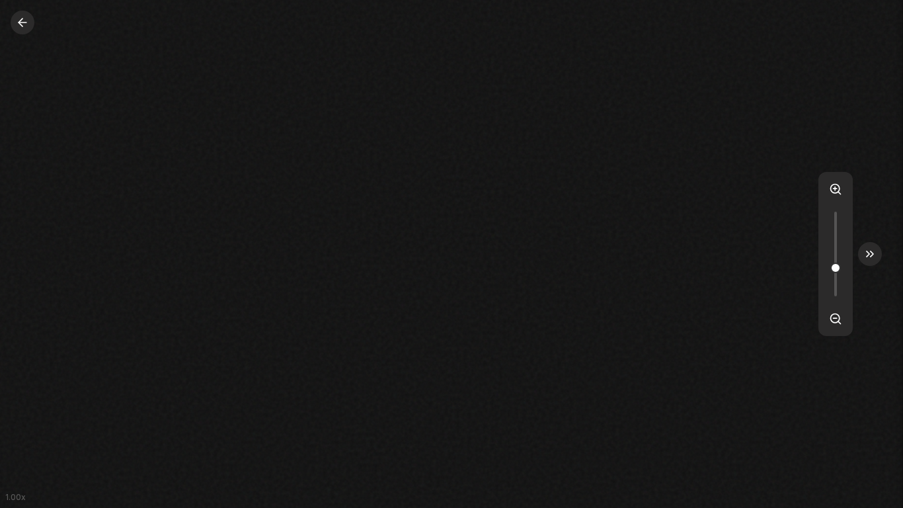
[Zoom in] (835, 189)
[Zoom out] (835, 319)
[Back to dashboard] (22, 22)
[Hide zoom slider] (870, 254)
